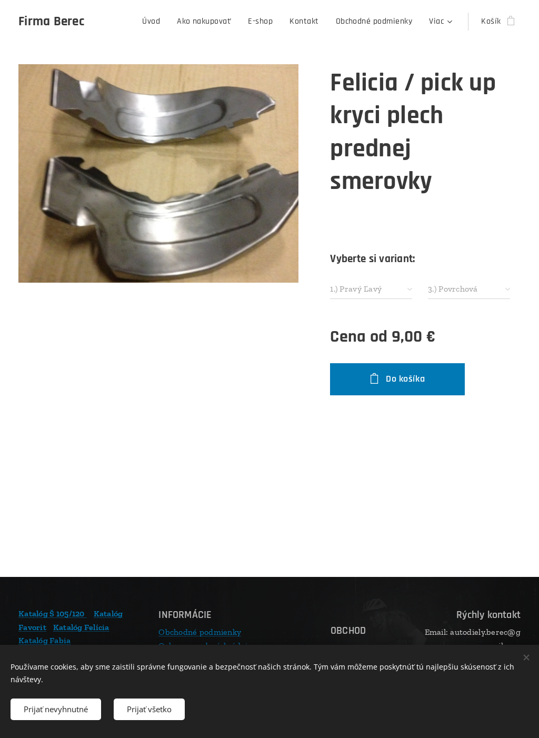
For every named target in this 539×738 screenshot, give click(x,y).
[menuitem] (153, 21)
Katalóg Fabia (44, 640)
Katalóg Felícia (81, 627)
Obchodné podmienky (199, 632)
